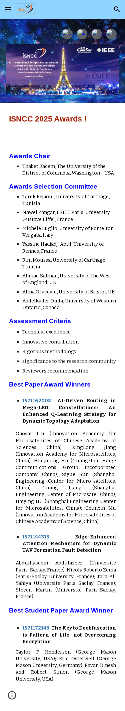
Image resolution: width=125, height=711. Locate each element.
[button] (8, 9)
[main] (62, 119)
